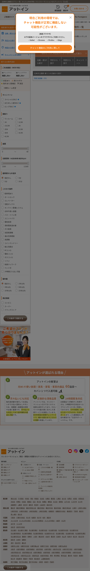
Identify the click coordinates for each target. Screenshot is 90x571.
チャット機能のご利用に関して (45, 47)
